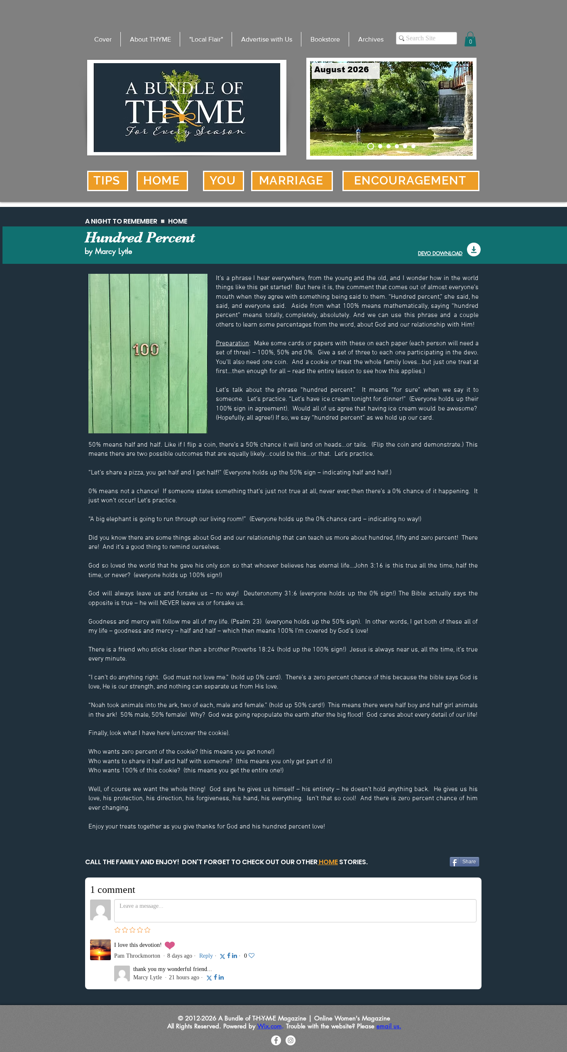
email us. (388, 1026)
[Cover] (369, 146)
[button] (470, 39)
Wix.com (269, 1026)
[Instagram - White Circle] (291, 1040)
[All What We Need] (413, 146)
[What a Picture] (405, 146)
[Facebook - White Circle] (276, 1040)
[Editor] (388, 146)
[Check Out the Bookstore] (379, 146)
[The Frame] (397, 146)
